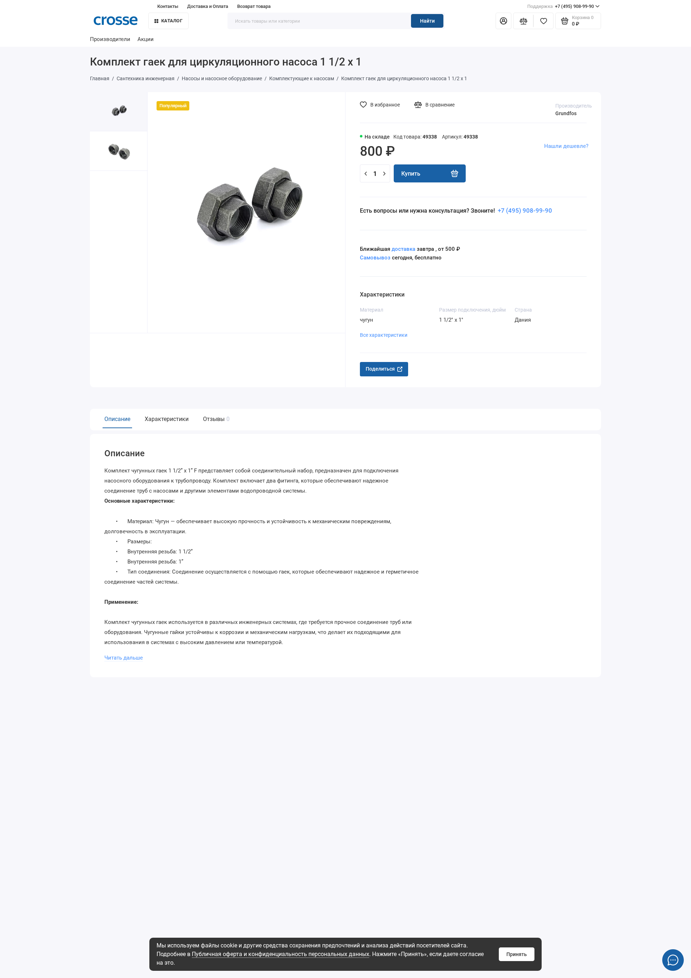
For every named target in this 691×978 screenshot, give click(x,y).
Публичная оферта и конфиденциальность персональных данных (280, 954)
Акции (145, 39)
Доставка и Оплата (207, 6)
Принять (516, 954)
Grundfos (566, 113)
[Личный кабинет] (503, 21)
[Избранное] (543, 21)
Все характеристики (383, 335)
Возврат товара (254, 6)
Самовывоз (375, 257)
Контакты (167, 6)
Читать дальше (123, 658)
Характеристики (167, 419)
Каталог (171, 20)
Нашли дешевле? (566, 146)
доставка (403, 249)
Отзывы (215, 419)
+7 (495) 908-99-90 (560, 6)
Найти (427, 21)
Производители (110, 39)
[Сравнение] (523, 21)
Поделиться (380, 369)
